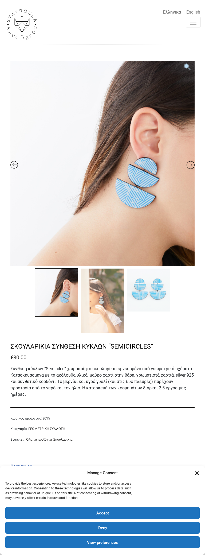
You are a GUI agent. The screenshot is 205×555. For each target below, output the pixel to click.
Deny (102, 527)
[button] (197, 473)
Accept (102, 513)
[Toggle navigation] (193, 22)
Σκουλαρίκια (62, 439)
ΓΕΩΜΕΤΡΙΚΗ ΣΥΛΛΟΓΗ (46, 429)
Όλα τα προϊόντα (39, 439)
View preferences (102, 542)
